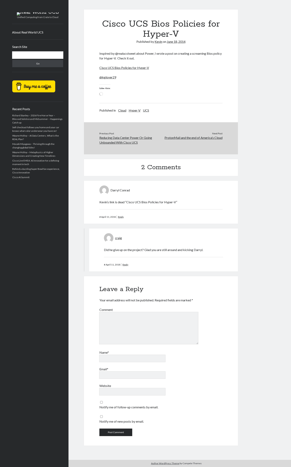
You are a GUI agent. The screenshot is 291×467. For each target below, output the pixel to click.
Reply (121, 216)
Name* (104, 352)
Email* (103, 369)
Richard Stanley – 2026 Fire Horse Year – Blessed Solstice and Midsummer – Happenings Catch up (37, 119)
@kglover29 (107, 77)
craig (118, 238)
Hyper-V (135, 110)
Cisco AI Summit (20, 177)
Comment (106, 309)
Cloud (122, 110)
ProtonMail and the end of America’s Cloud (194, 137)
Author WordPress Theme (165, 463)
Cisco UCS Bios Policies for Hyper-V (124, 68)
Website (105, 386)
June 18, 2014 (176, 41)
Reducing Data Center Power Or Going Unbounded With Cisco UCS (125, 140)
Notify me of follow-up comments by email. (128, 407)
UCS (146, 110)
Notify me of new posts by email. (121, 421)
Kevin (158, 41)
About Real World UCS (27, 32)
